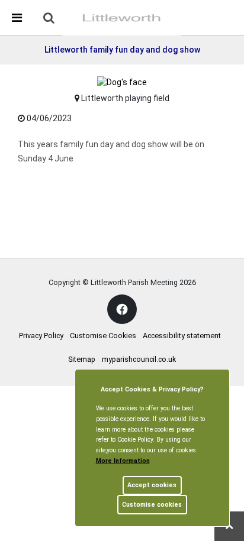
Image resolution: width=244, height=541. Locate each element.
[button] (49, 19)
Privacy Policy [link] (41, 335)
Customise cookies (152, 504)
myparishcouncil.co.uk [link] (139, 359)
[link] (48, 18)
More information (123, 461)
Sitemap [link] (81, 359)
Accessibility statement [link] (182, 335)
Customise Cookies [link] (103, 335)
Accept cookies (151, 485)
